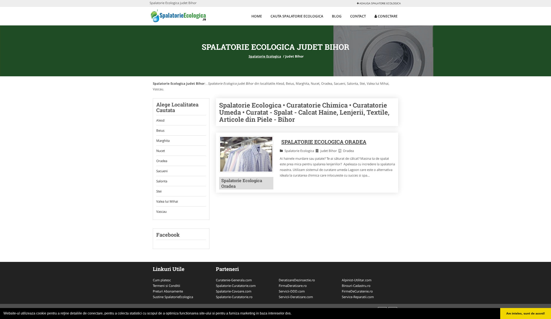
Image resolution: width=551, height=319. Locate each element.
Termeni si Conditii (166, 285)
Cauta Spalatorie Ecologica (297, 16)
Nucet (160, 151)
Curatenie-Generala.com (234, 280)
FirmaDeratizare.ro (293, 285)
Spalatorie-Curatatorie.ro (234, 297)
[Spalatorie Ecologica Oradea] (246, 154)
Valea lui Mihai (167, 201)
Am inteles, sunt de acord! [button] (525, 313)
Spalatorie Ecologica (265, 56)
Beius (160, 130)
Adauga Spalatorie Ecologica (380, 3)
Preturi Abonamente (168, 291)
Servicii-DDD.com (292, 291)
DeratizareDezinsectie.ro (297, 280)
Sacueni (162, 171)
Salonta (161, 181)
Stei (159, 191)
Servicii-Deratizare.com (296, 297)
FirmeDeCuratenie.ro (357, 291)
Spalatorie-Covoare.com (233, 291)
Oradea (161, 161)
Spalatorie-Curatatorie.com (236, 285)
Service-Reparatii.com (358, 297)
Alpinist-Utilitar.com (356, 280)
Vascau (161, 211)
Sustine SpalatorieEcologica (173, 297)
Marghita (163, 140)
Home (256, 16)
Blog (337, 16)
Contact (358, 16)
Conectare (387, 16)
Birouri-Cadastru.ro (356, 285)
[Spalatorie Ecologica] (178, 15)
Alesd (160, 120)
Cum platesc (162, 280)
